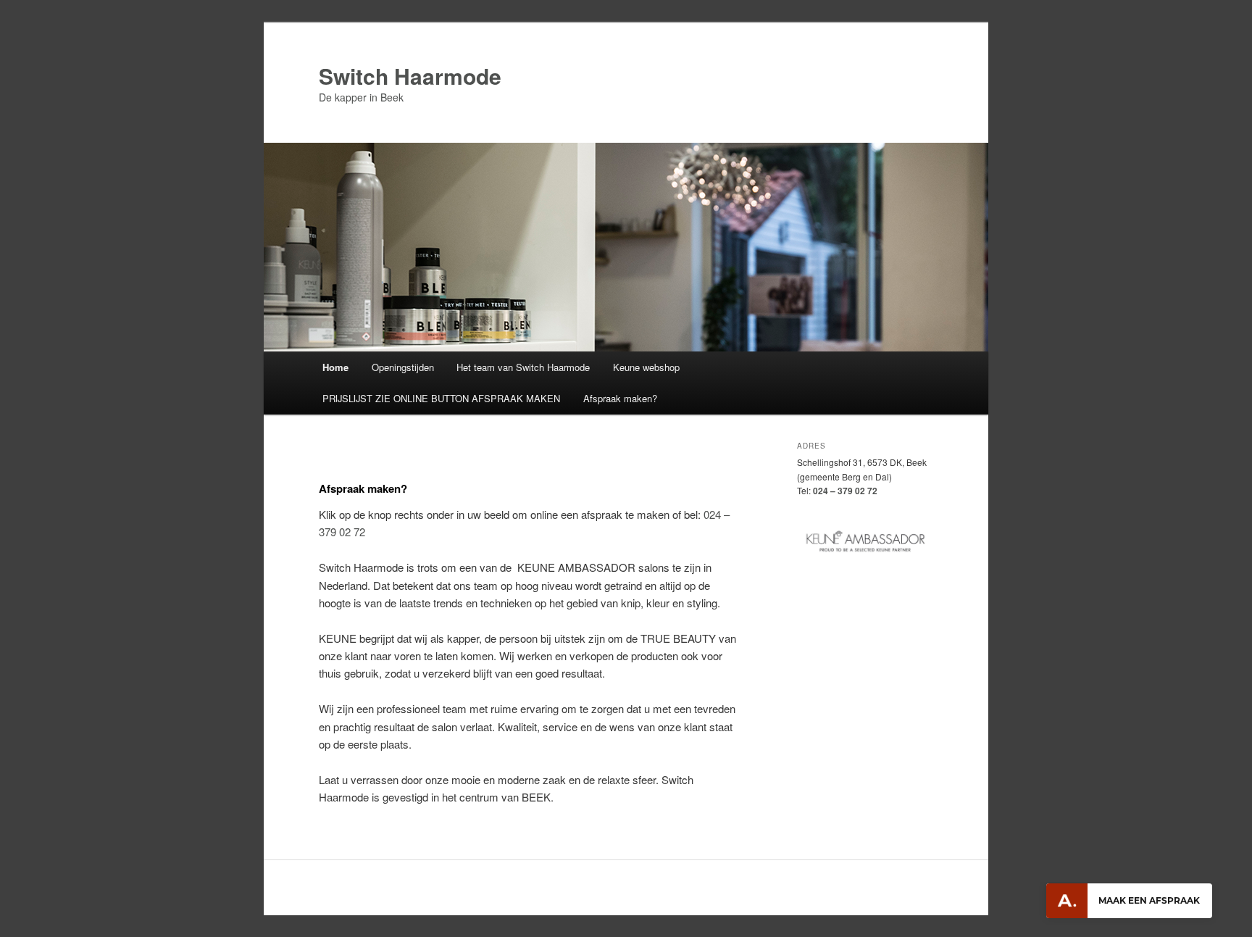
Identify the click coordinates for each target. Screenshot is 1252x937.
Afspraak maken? (620, 398)
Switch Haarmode (410, 75)
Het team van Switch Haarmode (523, 367)
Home (335, 367)
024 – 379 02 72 (845, 490)
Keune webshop (646, 367)
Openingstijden (403, 367)
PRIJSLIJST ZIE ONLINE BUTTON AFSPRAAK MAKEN (441, 398)
